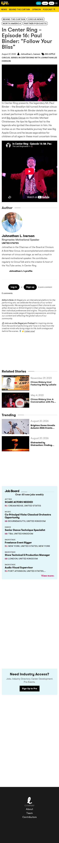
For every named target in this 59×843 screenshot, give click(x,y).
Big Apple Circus (16, 118)
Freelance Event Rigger (18, 542)
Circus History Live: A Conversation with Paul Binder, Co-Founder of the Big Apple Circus (43, 400)
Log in (14, 287)
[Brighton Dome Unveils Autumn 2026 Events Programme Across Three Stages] (16, 426)
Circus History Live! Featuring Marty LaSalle (43, 383)
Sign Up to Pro (29, 688)
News (4, 9)
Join (51, 3)
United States (10, 243)
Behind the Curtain (19, 9)
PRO (38, 3)
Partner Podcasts (35, 24)
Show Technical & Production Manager (27, 555)
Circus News (35, 19)
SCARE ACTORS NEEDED (19, 502)
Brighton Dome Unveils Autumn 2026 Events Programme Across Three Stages (43, 429)
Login (45, 3)
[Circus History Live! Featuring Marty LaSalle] (16, 382)
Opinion (36, 9)
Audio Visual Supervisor (19, 567)
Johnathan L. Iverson (30, 54)
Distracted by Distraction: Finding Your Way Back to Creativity (41, 446)
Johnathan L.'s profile (20, 271)
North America (12, 24)
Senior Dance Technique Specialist (25, 530)
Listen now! (29, 331)
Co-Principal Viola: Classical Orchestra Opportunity (28, 516)
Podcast (48, 9)
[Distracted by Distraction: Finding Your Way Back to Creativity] (16, 443)
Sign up (30, 287)
